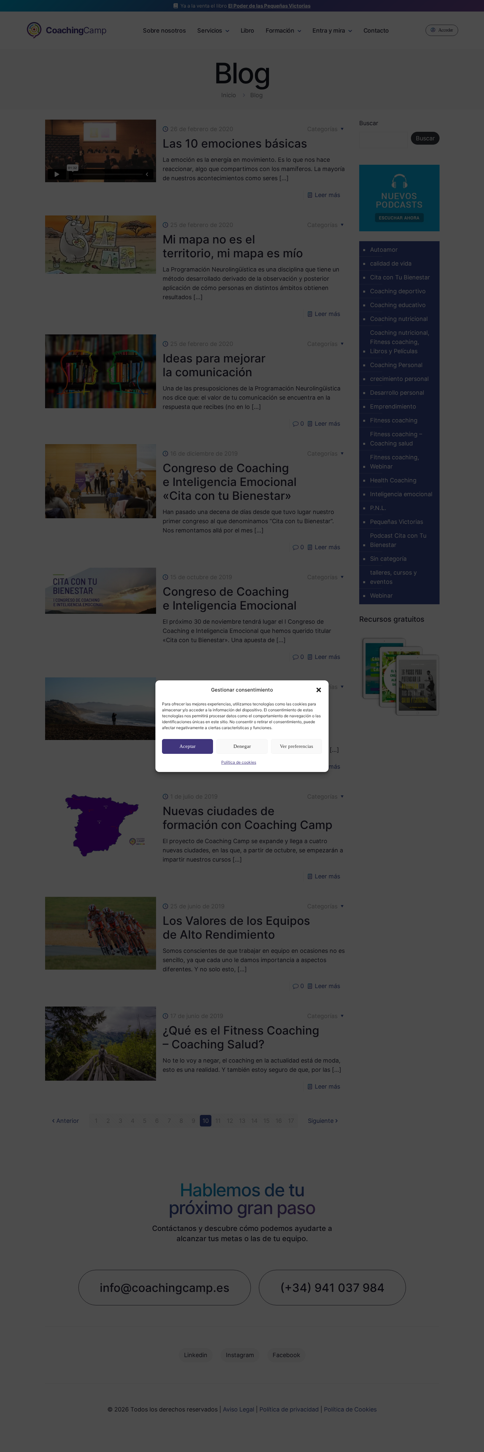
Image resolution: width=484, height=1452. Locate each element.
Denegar (242, 746)
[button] (318, 690)
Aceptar (187, 746)
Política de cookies (238, 762)
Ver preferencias (296, 746)
